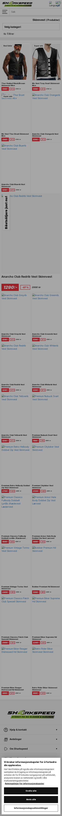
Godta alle (31, 791)
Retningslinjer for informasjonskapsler (24, 783)
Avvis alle (31, 799)
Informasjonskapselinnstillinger (31, 808)
